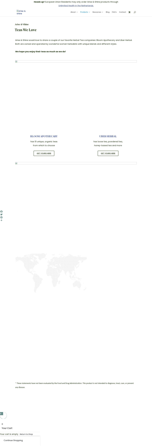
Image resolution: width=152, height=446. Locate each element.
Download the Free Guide (44, 276)
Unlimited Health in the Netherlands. (76, 5)
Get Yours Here (44, 153)
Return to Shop (26, 434)
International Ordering (87, 353)
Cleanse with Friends (109, 345)
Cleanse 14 (108, 342)
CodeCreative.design (126, 399)
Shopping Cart (129, 343)
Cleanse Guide (85, 349)
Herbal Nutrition (107, 357)
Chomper (107, 348)
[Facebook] (76, 211)
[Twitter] (76, 214)
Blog (107, 12)
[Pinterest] (76, 217)
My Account (130, 340)
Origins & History (85, 341)
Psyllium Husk (107, 361)
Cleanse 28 (108, 340)
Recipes (85, 346)
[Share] (76, 220)
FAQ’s (114, 12)
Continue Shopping (13, 440)
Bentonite (107, 364)
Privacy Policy (127, 347)
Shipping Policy (85, 357)
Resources (97, 12)
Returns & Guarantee (86, 361)
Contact (122, 12)
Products (84, 12)
